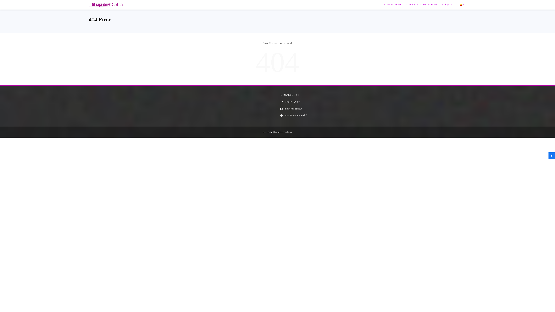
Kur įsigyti (448, 5)
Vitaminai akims (392, 5)
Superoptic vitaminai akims (421, 5)
